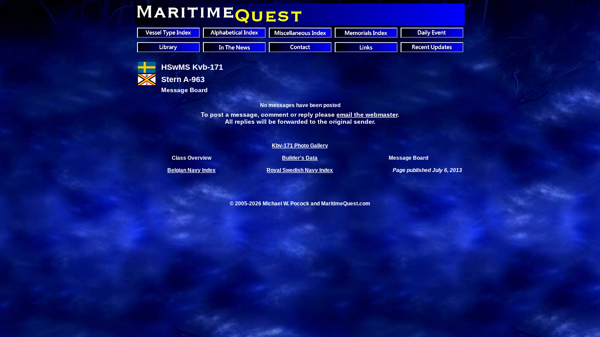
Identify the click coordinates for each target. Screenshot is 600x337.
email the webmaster (367, 114)
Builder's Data (300, 158)
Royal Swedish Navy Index (300, 170)
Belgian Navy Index (191, 170)
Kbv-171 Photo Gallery (300, 146)
